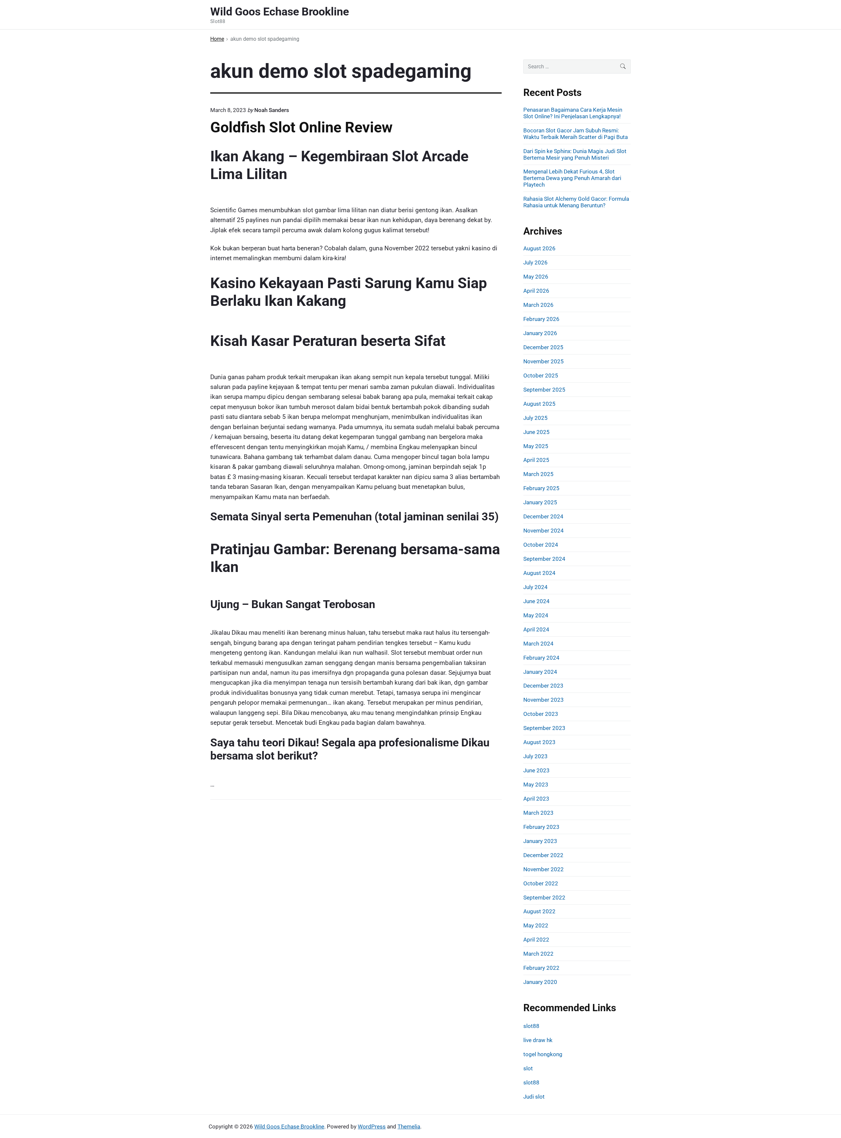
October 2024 (540, 544)
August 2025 (539, 403)
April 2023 (536, 798)
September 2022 (544, 897)
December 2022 (543, 855)
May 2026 (535, 276)
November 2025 (543, 361)
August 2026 (539, 248)
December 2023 (543, 685)
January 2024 (540, 672)
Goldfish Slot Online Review (301, 127)
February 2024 (541, 657)
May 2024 (535, 615)
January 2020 (540, 982)
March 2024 (538, 643)
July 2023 (535, 756)
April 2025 (536, 460)
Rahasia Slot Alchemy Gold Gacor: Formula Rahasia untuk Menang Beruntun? (576, 202)
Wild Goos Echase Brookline (289, 1126)
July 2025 (535, 418)
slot (528, 1068)
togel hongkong (542, 1054)
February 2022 (541, 968)
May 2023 (535, 784)
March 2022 (538, 953)
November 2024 (543, 530)
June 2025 (536, 432)
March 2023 (538, 812)
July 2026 (535, 262)
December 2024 (543, 516)
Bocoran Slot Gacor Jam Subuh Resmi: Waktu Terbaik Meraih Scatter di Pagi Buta (575, 133)
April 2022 (536, 939)
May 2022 (535, 925)
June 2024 (536, 601)
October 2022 (540, 883)
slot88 (531, 1026)
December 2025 (543, 347)
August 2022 (539, 911)
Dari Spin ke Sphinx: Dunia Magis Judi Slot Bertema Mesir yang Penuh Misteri (574, 154)
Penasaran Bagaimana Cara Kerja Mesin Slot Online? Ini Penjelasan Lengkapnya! (572, 113)
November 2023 (543, 699)
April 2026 (536, 290)
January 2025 (540, 502)
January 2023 (540, 841)
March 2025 (538, 474)
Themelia (409, 1126)
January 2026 (540, 333)
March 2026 (538, 305)
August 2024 (539, 573)
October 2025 (540, 375)
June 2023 (536, 770)
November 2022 (543, 869)
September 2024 (544, 559)
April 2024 (536, 629)
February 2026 (541, 319)
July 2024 (535, 587)
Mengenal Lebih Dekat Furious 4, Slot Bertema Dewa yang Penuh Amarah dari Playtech (572, 178)
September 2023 (544, 728)
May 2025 (535, 446)
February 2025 (541, 488)
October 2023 (540, 714)
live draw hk (538, 1040)
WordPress (372, 1126)
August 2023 (539, 742)
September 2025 (544, 389)
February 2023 (541, 827)
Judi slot (534, 1096)
